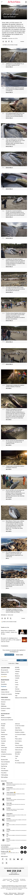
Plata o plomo (18, 738)
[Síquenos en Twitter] (6, 859)
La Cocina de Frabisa (20, 734)
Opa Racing (4, 766)
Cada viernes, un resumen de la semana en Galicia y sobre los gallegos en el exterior (16, 815)
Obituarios (3, 752)
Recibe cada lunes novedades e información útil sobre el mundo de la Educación (15, 799)
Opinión (3, 736)
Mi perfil (3, 682)
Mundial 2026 (4, 759)
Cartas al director (5, 692)
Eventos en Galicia (5, 708)
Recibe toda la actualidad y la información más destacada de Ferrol (16, 824)
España (3, 732)
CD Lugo (3, 768)
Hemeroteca (4, 674)
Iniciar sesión (19, 654)
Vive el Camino (18, 745)
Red (16, 736)
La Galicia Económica (6, 754)
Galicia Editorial (15, 881)
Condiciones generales (9, 894)
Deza (16, 680)
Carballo (17, 678)
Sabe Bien (17, 728)
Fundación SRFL (16, 879)
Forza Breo (3, 772)
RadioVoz (4, 880)
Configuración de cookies (18, 894)
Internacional (4, 734)
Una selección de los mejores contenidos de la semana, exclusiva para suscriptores (15, 793)
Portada (3, 725)
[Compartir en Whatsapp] (3, 41)
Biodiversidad (10, 614)
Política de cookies (21, 893)
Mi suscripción (4, 670)
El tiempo (3, 756)
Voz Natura (17, 880)
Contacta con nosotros (6, 694)
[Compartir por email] (6, 41)
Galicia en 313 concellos (21, 697)
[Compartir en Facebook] (9, 41)
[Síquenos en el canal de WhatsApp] (2, 863)
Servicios (3, 701)
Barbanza (17, 675)
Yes (16, 758)
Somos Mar (4, 749)
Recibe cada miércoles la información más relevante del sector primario (15, 804)
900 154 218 (14, 870)
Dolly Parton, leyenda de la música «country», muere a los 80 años (9, 632)
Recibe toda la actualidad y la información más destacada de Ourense (16, 840)
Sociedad (3, 741)
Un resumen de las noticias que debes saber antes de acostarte (15, 788)
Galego (17, 663)
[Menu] (2, 2)
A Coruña (17, 669)
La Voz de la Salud (19, 725)
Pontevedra (18, 691)
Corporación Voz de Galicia (7, 879)
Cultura (3, 743)
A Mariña (17, 671)
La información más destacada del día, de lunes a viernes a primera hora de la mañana (16, 784)
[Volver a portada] (14, 2)
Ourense (17, 689)
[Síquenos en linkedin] (14, 859)
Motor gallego (4, 777)
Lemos (16, 684)
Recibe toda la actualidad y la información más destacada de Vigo (16, 835)
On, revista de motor (20, 762)
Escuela (17, 760)
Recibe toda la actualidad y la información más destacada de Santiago (16, 830)
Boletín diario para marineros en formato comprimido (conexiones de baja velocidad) (15, 809)
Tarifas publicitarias (5, 699)
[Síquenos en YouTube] (18, 859)
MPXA (11, 881)
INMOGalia (3, 706)
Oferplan (3, 704)
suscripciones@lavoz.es (14, 874)
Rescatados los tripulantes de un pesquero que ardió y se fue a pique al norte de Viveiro (11, 639)
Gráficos (3, 745)
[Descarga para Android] (25, 847)
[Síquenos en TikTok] (21, 859)
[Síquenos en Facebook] (2, 859)
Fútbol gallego (4, 775)
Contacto (3, 710)
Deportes (3, 738)
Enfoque (17, 743)
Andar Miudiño (4, 770)
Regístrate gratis (9, 654)
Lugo (16, 686)
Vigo (16, 695)
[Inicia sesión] (26, 2)
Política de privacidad (12, 893)
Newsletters (4, 684)
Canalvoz (12, 880)
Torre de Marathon (5, 761)
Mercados (17, 754)
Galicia (2, 728)
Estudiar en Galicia (19, 732)
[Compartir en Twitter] (12, 41)
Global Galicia (18, 730)
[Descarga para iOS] (22, 847)
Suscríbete (4, 676)
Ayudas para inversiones (7, 719)
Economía (3, 730)
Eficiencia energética (6, 717)
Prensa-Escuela (23, 880)
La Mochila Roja (19, 747)
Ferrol (16, 682)
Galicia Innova (18, 749)
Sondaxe (8, 880)
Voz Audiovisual (22, 879)
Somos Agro (4, 747)
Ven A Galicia (18, 741)
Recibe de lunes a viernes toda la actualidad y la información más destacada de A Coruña (16, 819)
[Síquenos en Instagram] (10, 859)
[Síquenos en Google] (6, 863)
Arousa (17, 673)
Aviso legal (6, 893)
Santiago (17, 693)
